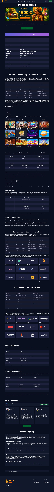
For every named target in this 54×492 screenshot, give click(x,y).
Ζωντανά (20, 119)
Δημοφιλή (9, 119)
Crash (32, 119)
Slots (43, 119)
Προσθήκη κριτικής (44, 404)
